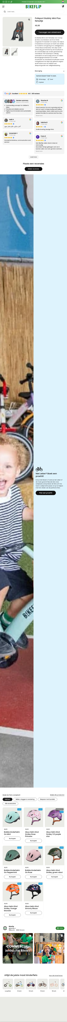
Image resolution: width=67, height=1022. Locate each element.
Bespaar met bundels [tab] (47, 799)
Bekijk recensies (33, 169)
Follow (61, 928)
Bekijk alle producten (57, 795)
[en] (63, 2)
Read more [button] (39, 115)
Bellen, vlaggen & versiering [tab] (25, 799)
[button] (62, 6)
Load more (33, 157)
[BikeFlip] (33, 6)
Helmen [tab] (7, 799)
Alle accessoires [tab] (10, 803)
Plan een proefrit (34, 1)
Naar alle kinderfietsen (56, 975)
